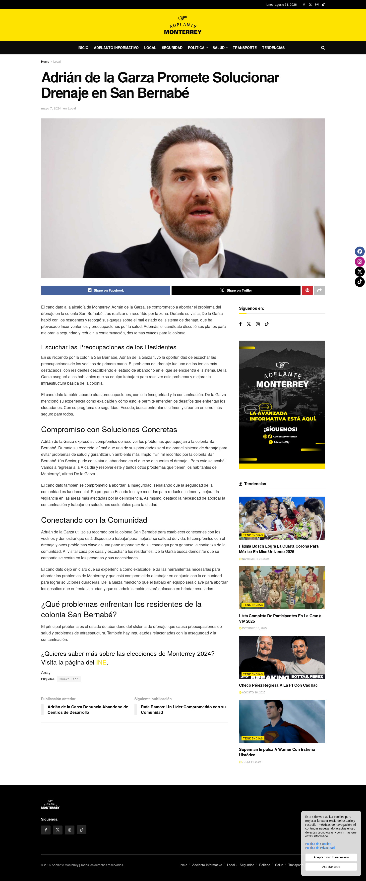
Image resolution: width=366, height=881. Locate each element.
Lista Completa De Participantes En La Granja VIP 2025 (280, 618)
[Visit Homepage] (183, 25)
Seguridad (172, 47)
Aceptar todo (331, 867)
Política (196, 47)
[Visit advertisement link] (282, 405)
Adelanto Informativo (116, 47)
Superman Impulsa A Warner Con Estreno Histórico (277, 752)
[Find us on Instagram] (316, 4)
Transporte (245, 47)
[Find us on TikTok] (323, 4)
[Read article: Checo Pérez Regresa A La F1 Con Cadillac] (282, 657)
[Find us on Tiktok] (267, 324)
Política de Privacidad (320, 848)
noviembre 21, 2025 (255, 559)
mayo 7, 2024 (51, 108)
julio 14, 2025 (251, 762)
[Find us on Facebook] (304, 4)
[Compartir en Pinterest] (307, 290)
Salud (219, 47)
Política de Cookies (318, 844)
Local (150, 47)
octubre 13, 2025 (254, 628)
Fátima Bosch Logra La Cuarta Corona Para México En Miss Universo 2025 (278, 548)
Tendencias (273, 47)
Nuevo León (69, 679)
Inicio (83, 47)
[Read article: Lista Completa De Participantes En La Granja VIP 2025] (282, 587)
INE (101, 661)
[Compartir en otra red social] (319, 290)
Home (45, 61)
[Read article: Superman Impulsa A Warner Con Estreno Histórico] (282, 721)
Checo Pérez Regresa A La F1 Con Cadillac (278, 685)
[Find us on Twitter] (310, 4)
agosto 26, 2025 (253, 692)
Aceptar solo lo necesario (331, 857)
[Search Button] (323, 47)
